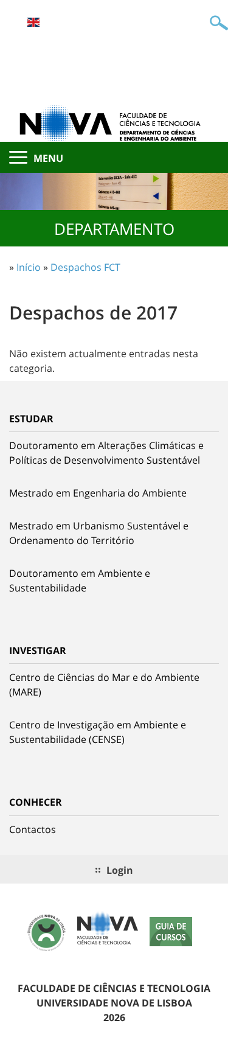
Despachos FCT (85, 267)
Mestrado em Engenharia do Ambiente (98, 493)
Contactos (32, 829)
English (33, 22)
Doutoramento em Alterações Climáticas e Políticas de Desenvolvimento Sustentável (106, 453)
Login (119, 870)
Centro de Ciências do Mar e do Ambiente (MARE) (104, 685)
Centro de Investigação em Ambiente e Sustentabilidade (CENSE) (97, 732)
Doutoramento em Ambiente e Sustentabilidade (79, 581)
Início (28, 267)
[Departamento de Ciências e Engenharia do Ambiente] (114, 123)
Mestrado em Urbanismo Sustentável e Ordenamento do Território (98, 533)
